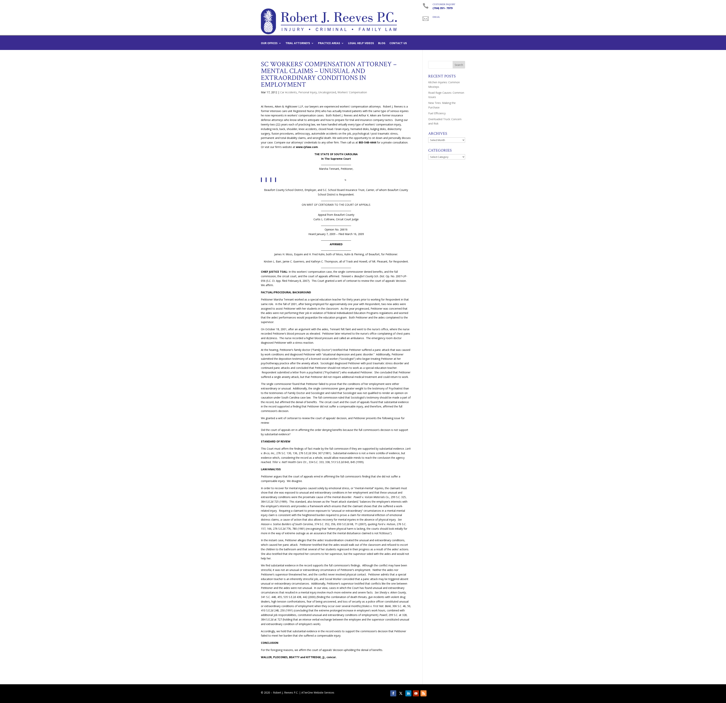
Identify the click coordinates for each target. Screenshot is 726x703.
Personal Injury (307, 92)
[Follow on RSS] (423, 693)
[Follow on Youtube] (416, 693)
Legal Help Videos (361, 43)
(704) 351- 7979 (442, 8)
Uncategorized (327, 92)
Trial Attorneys (297, 43)
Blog (381, 43)
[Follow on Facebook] (393, 693)
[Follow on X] (401, 693)
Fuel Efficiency (437, 113)
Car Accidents (288, 92)
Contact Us (398, 43)
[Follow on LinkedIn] (408, 693)
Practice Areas (329, 43)
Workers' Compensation (352, 92)
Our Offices (269, 43)
